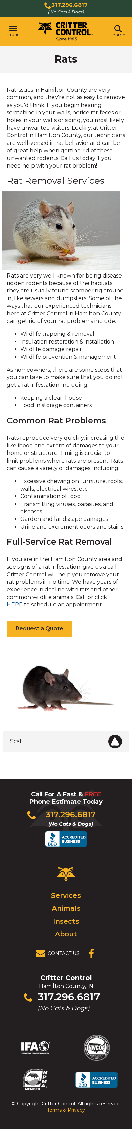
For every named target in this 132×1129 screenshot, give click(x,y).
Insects (66, 921)
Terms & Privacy (66, 1110)
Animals (66, 908)
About (66, 934)
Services (66, 895)
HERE (15, 604)
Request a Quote (39, 628)
